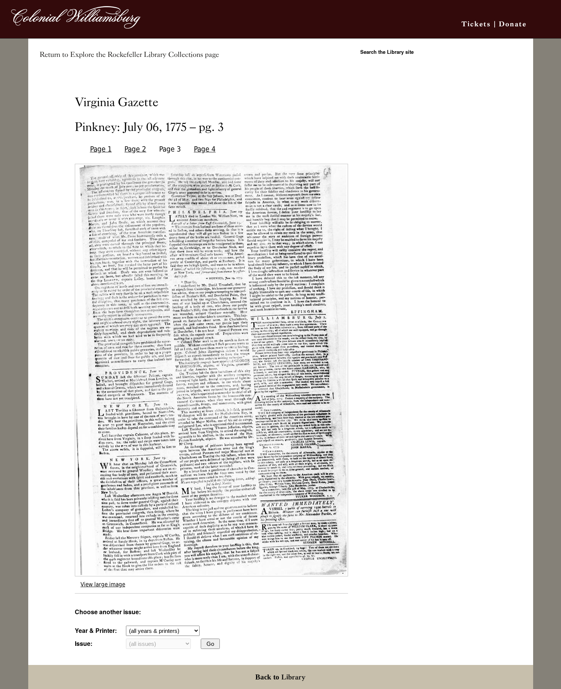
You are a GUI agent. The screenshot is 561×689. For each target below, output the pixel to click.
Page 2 (135, 149)
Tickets (476, 23)
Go (210, 644)
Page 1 (101, 149)
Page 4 (205, 149)
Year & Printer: (96, 630)
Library (293, 677)
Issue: (83, 643)
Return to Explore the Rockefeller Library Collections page (129, 54)
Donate (513, 23)
